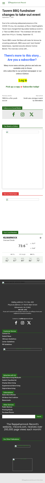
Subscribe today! (31, 86)
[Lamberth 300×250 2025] (22, 212)
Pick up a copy (13, 86)
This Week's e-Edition (10, 126)
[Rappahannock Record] (22, 3)
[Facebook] (13, 114)
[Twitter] (31, 114)
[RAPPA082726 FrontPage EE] (22, 132)
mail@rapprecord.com (26, 318)
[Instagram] (22, 114)
